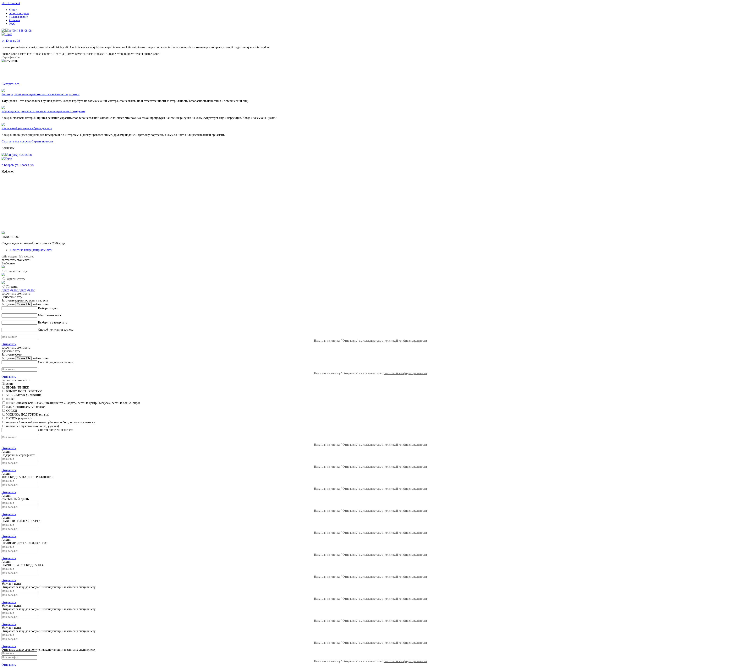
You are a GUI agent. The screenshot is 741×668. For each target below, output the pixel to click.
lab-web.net (26, 256)
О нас (13, 9)
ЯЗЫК (10, 406)
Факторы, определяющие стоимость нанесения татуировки (41, 94)
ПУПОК (11, 418)
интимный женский (19, 422)
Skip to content (11, 3)
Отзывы (14, 20)
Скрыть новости (42, 141)
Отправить (9, 344)
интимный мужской (19, 426)
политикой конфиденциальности (405, 340)
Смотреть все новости (16, 141)
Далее (5, 290)
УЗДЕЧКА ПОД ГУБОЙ (22, 414)
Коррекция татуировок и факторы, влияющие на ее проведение (43, 111)
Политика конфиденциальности (31, 249)
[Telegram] (6, 30)
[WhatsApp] (3, 30)
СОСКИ (11, 410)
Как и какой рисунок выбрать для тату (27, 128)
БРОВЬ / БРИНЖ (17, 387)
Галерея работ (18, 16)
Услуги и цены (19, 13)
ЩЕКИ (11, 399)
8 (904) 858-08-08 (20, 30)
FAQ (12, 23)
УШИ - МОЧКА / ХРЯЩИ (23, 395)
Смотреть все (10, 84)
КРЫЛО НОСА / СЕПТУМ (24, 391)
